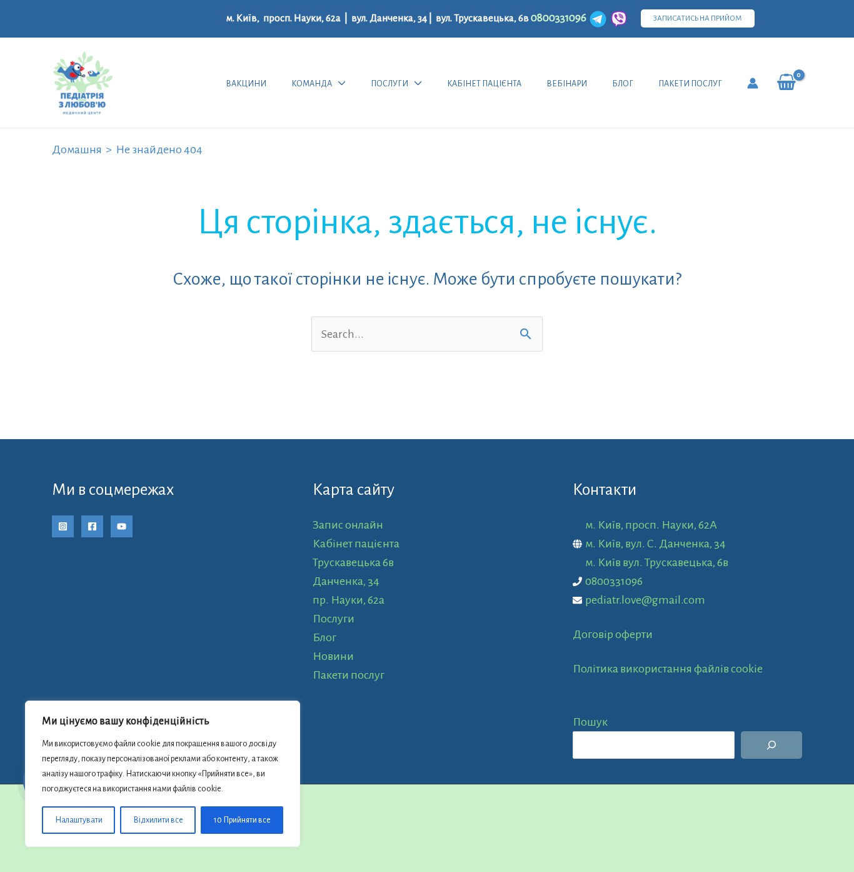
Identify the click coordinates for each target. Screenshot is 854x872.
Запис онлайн (348, 525)
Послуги (389, 83)
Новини (333, 656)
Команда (311, 83)
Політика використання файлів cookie (668, 668)
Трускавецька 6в (353, 562)
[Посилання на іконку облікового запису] (752, 83)
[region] (162, 774)
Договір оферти (613, 634)
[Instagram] (63, 526)
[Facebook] (92, 526)
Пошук (590, 722)
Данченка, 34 (346, 581)
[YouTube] (122, 526)
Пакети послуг (690, 83)
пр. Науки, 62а (348, 600)
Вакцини (246, 83)
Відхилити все (158, 820)
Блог (622, 83)
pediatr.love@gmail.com (645, 600)
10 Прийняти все (242, 820)
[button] (698, 18)
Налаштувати (79, 820)
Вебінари (566, 83)
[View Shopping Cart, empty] (786, 83)
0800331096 (614, 581)
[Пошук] (771, 745)
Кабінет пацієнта (484, 83)
